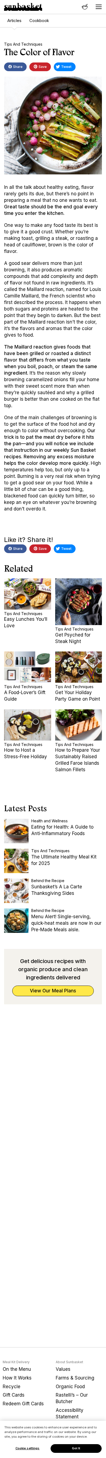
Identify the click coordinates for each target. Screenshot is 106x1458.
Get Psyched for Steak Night (73, 638)
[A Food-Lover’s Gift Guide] (27, 667)
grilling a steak (51, 238)
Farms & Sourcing (75, 1378)
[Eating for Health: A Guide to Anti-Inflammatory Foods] (16, 831)
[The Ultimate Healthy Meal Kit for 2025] (16, 861)
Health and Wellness (49, 821)
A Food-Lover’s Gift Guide (24, 696)
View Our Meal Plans (53, 990)
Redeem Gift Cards (23, 1403)
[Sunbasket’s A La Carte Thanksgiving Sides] (16, 891)
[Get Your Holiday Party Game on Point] (78, 667)
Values (63, 1369)
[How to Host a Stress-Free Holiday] (27, 725)
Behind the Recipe (47, 880)
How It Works (17, 1378)
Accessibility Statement (69, 1413)
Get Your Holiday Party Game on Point (77, 696)
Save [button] (42, 67)
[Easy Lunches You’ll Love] (27, 594)
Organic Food (70, 1386)
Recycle (11, 1386)
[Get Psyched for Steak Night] (78, 601)
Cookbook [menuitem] (39, 20)
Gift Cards (13, 1395)
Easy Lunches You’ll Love (25, 622)
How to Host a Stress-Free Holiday (25, 753)
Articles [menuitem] (14, 20)
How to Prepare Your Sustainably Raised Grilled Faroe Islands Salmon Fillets (77, 759)
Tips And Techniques (23, 44)
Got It (76, 1448)
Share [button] (17, 67)
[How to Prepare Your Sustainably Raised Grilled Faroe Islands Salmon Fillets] (78, 725)
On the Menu (17, 1369)
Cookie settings (27, 1448)
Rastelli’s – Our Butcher (72, 1398)
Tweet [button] (65, 67)
